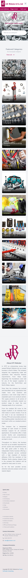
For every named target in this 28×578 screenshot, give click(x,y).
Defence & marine (8, 520)
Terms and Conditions (9, 527)
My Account (6, 494)
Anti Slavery (7, 499)
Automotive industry (8, 518)
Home (5, 492)
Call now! (23, 9)
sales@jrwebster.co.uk (9, 540)
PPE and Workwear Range (10, 525)
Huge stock (14, 9)
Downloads (6, 503)
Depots (5, 496)
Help (5, 505)
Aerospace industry (8, 516)
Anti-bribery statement (9, 501)
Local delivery (4, 9)
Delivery (6, 507)
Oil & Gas (6, 523)
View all (9, 55)
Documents (6, 509)
